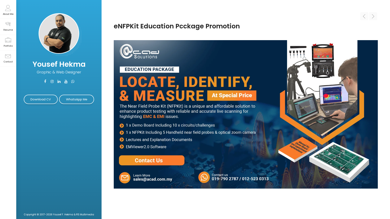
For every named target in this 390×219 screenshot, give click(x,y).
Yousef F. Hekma (63, 214)
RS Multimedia (85, 214)
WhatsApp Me (76, 99)
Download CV (40, 99)
